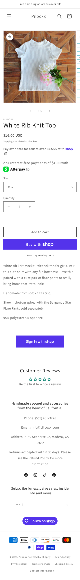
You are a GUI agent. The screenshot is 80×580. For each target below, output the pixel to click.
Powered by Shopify (39, 556)
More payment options (40, 255)
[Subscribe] (66, 505)
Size (5, 178)
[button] (9, 16)
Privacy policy (19, 563)
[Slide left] (30, 111)
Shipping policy (64, 563)
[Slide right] (50, 111)
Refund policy (62, 556)
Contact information (42, 570)
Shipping (8, 141)
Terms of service (41, 563)
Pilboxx (22, 556)
